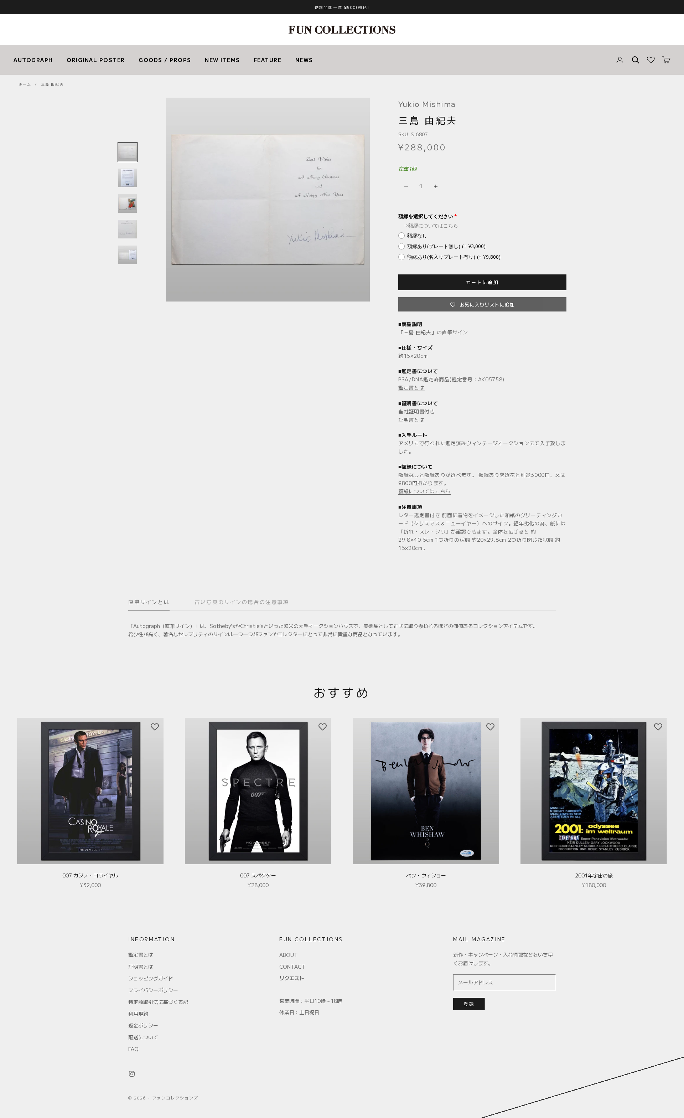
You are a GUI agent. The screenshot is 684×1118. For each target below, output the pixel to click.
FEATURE (268, 59)
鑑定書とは (411, 387)
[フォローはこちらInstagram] (131, 1073)
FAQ (133, 1048)
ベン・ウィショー (426, 875)
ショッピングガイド (150, 978)
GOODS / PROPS (165, 59)
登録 (469, 1003)
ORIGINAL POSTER (96, 59)
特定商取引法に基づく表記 (158, 1001)
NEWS (304, 59)
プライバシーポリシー (153, 990)
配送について (143, 1037)
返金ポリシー (143, 1025)
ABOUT (288, 954)
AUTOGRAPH (33, 59)
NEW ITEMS (222, 59)
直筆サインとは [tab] (149, 602)
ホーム (25, 84)
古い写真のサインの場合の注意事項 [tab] (242, 602)
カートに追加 (482, 282)
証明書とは (411, 419)
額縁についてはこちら (433, 225)
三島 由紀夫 (52, 84)
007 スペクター (258, 875)
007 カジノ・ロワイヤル (90, 875)
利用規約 (138, 1013)
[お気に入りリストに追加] (154, 727)
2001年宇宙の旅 (594, 875)
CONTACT (292, 966)
